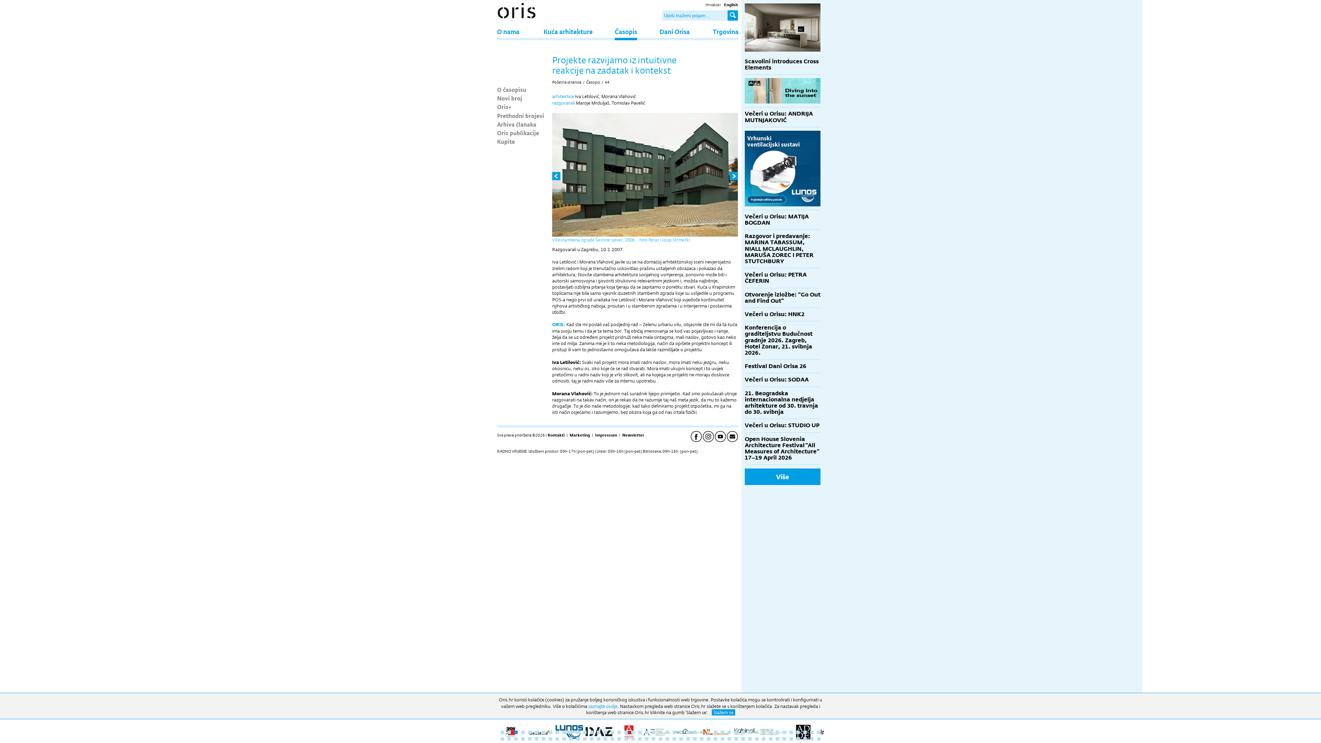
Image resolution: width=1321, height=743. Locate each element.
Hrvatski (713, 5)
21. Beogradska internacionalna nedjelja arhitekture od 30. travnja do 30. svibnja (781, 403)
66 (626, 739)
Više (782, 477)
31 (708, 732)
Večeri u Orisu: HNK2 (775, 314)
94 (818, 739)
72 (667, 739)
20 (633, 732)
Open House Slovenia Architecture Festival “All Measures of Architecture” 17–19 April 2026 (782, 448)
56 (557, 739)
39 (763, 732)
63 (605, 739)
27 (681, 732)
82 (736, 739)
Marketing (580, 435)
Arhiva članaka (516, 124)
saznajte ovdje (602, 706)
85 (757, 739)
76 (695, 739)
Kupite (506, 141)
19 (626, 732)
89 (784, 739)
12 (578, 732)
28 (688, 732)
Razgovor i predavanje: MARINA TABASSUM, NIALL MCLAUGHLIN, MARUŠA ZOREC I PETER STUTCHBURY (779, 249)
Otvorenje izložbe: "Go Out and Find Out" (782, 297)
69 (646, 739)
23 (653, 732)
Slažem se (723, 712)
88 (777, 739)
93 (812, 739)
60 (585, 739)
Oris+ (504, 107)
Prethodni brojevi (520, 115)
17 (612, 732)
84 (750, 739)
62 (598, 739)
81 (729, 739)
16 (605, 732)
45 (805, 732)
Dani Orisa (674, 31)
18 (619, 732)
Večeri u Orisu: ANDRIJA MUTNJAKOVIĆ (779, 116)
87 (770, 739)
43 (791, 732)
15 (598, 732)
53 (536, 739)
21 (640, 732)
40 (770, 732)
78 (708, 739)
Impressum (606, 435)
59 (578, 739)
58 (571, 739)
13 (585, 732)
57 (564, 739)
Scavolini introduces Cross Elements (782, 64)
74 (681, 739)
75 (688, 739)
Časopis (626, 31)
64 (612, 739)
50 (516, 739)
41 (777, 732)
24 (660, 732)
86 (763, 739)
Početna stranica (566, 82)
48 (502, 739)
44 (607, 82)
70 (653, 739)
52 (529, 739)
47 (818, 732)
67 (633, 739)
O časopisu (511, 89)
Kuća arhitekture (568, 31)
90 (791, 739)
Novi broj (509, 98)
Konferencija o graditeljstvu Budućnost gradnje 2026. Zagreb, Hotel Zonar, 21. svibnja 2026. (779, 340)
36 (743, 732)
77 (702, 739)
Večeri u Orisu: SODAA (777, 379)
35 (736, 732)
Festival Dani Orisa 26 (775, 366)
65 (619, 739)
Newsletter (633, 435)
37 (750, 732)
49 (509, 739)
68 (640, 739)
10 (564, 732)
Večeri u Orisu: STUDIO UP (782, 425)
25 (667, 732)
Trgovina (726, 31)
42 (784, 732)
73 (674, 739)
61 (591, 739)
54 (543, 739)
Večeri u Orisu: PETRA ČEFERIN (776, 277)
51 (523, 739)
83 (743, 739)
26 (674, 732)
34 (729, 732)
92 (805, 739)
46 (812, 732)
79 (715, 739)
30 (702, 732)
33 (722, 732)
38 (757, 732)
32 (715, 732)
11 (571, 732)
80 (722, 739)
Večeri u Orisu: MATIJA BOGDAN (777, 219)
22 (646, 732)
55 (550, 739)
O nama (508, 31)
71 (660, 739)
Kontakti (556, 435)
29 (695, 732)
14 (591, 732)
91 (798, 739)
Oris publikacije (518, 133)
